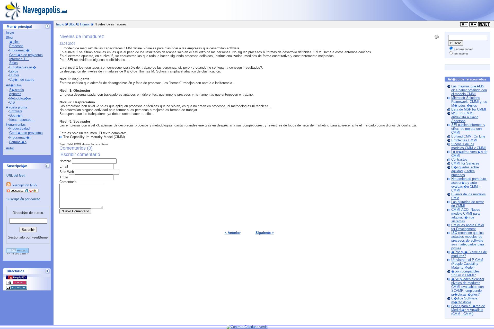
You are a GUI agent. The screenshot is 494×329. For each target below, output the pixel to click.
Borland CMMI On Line (468, 136)
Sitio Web (66, 172)
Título (63, 177)
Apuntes (15, 94)
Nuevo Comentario (75, 211)
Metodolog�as (20, 98)
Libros (13, 71)
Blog (9, 37)
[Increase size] (464, 25)
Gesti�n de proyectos (26, 55)
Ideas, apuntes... (21, 120)
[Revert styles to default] (484, 25)
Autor (10, 148)
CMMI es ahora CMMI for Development (467, 227)
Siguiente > (264, 233)
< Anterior (233, 233)
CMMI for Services (465, 163)
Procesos (16, 46)
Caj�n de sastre (21, 79)
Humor (14, 75)
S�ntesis (16, 90)
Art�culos (14, 85)
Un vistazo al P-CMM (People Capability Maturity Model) (467, 263)
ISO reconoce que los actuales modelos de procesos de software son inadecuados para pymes (467, 240)
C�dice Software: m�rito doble (464, 300)
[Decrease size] (473, 25)
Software (15, 111)
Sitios (13, 63)
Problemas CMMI (464, 140)
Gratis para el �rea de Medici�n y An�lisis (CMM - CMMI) (468, 310)
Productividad (19, 128)
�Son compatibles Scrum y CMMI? (465, 273)
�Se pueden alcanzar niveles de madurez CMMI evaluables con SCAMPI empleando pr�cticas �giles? (467, 286)
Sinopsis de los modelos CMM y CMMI (468, 146)
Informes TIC (19, 59)
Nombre (65, 161)
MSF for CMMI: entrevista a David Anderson (464, 117)
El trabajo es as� (22, 67)
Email (63, 166)
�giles (14, 42)
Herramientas (16, 124)
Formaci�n (18, 142)
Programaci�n (20, 50)
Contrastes (459, 159)
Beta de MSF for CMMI (468, 109)
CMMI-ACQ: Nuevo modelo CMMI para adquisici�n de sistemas (465, 215)
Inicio (10, 32)
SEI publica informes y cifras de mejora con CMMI (468, 128)
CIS (12, 102)
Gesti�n (15, 115)
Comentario (67, 182)
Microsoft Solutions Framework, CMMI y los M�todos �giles (469, 101)
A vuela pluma (16, 107)
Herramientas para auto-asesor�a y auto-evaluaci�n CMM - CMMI (469, 184)
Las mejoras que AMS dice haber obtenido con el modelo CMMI (469, 90)
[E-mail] (437, 36)
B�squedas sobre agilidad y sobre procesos (465, 171)
